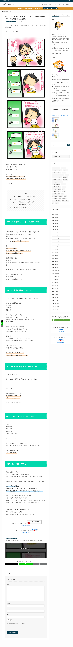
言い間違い (58, 200)
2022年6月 (55, 282)
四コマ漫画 (8, 21)
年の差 (27, 540)
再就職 (59, 189)
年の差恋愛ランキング (26, 525)
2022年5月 (55, 285)
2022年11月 (56, 273)
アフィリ (54, 170)
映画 (60, 198)
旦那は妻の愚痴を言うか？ (20, 207)
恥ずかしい (54, 196)
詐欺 (63, 200)
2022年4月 (55, 288)
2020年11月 (56, 303)
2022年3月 (55, 291)
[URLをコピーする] (40, 564)
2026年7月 (55, 217)
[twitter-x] (68, 1)
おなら (53, 168)
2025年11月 (56, 241)
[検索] (70, 1)
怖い (62, 193)
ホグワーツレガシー (56, 186)
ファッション (55, 182)
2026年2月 (55, 232)
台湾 (63, 189)
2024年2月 (55, 264)
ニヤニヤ (60, 177)
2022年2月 (55, 294)
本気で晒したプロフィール (50, 8)
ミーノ (64, 186)
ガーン (59, 172)
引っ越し (54, 193)
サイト (8, 614)
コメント (9, 584)
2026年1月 (55, 235)
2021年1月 (55, 300)
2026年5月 (55, 223)
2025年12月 (56, 238)
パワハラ (60, 179)
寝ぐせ (59, 191)
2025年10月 (56, 244)
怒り (59, 193)
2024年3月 (55, 261)
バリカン (65, 177)
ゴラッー (54, 175)
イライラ (8, 540)
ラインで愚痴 (22, 540)
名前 (8, 603)
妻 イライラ (13, 21)
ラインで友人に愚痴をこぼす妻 (21, 199)
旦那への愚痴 (32, 540)
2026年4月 (55, 226)
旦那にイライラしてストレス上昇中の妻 (24, 196)
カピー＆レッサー (9, 4)
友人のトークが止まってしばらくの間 (23, 202)
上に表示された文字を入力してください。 (16, 623)
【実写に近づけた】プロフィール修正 (60, 115)
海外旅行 (64, 198)
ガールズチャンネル (15, 540)
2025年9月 (55, 247)
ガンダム (65, 170)
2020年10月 (56, 306)
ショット (67, 175)
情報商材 (61, 196)
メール (9, 609)
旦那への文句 (39, 540)
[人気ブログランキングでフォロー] (61, 321)
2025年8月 (55, 250)
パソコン (54, 179)
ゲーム (63, 172)
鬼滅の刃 (57, 203)
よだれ (58, 168)
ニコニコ (54, 177)
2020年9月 (55, 309)
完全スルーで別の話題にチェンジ (22, 204)
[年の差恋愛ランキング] (34, 523)
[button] (11, 564)
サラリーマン (60, 175)
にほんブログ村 (26, 532)
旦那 (65, 196)
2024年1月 (55, 267)
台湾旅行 (54, 191)
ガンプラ (54, 172)
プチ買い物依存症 (56, 184)
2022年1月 (55, 297)
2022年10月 (56, 276)
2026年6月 (55, 220)
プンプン (63, 184)
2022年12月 (56, 270)
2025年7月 (55, 253)
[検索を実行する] (68, 145)
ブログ (61, 182)
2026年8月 (55, 214)
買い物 (67, 200)
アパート (63, 168)
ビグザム (65, 179)
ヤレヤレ (54, 189)
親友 (53, 200)
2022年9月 (55, 279)
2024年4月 (55, 258)
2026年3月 (55, 229)
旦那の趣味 (54, 198)
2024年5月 (55, 255)
